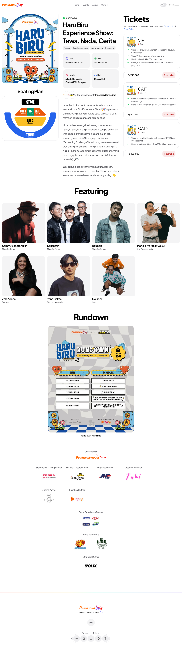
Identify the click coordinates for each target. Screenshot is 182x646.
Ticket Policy (169, 26)
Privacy (96, 633)
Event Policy (129, 29)
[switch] (163, 5)
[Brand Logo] (91, 607)
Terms (85, 633)
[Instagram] (91, 622)
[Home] (12, 5)
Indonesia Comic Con (105, 94)
